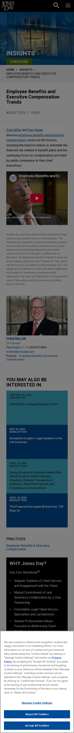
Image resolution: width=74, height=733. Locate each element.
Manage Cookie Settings (37, 702)
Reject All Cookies (36, 714)
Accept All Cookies (37, 725)
